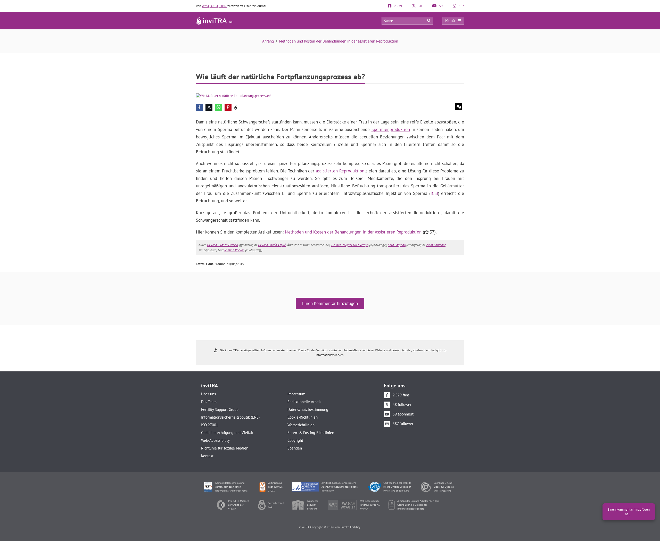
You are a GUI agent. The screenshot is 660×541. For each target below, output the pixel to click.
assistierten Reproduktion (340, 171)
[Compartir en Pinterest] (228, 107)
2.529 (397, 6)
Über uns (208, 394)
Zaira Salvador (436, 245)
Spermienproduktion (391, 129)
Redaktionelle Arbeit (304, 402)
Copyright (295, 440)
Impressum (296, 394)
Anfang (268, 41)
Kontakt (207, 456)
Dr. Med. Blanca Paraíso (222, 245)
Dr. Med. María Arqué (272, 245)
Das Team (209, 402)
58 (420, 6)
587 (461, 6)
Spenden (294, 448)
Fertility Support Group (219, 409)
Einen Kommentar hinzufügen (330, 303)
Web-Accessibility (215, 440)
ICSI (434, 193)
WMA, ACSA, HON (214, 6)
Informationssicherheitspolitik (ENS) (230, 417)
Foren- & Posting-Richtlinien (310, 433)
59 (440, 6)
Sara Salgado (397, 245)
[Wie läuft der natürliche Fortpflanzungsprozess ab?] (233, 95)
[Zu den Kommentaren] (458, 106)
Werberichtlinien (301, 425)
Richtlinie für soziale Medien (224, 448)
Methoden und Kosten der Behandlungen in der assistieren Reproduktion (338, 41)
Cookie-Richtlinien (302, 417)
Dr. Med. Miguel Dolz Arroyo (349, 245)
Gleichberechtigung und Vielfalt (227, 433)
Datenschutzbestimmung (307, 409)
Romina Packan (234, 250)
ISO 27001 (209, 425)
